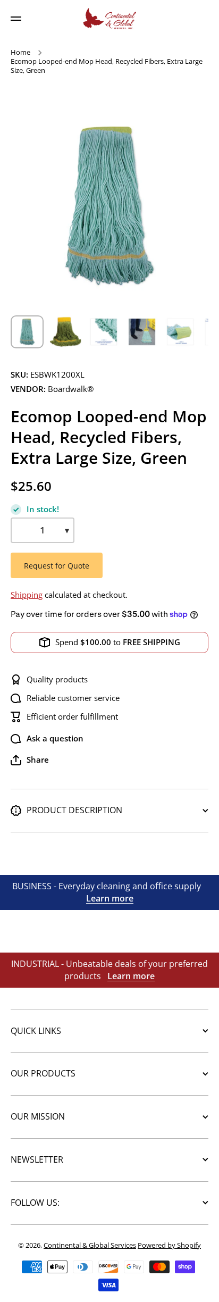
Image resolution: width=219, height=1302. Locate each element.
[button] (30, 760)
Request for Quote (56, 566)
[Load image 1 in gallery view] (27, 331)
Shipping (27, 594)
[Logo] (109, 18)
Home (20, 52)
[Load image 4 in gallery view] (141, 331)
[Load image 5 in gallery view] (180, 331)
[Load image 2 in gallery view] (65, 331)
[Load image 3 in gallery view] (103, 331)
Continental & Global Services (90, 1245)
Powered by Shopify (169, 1245)
